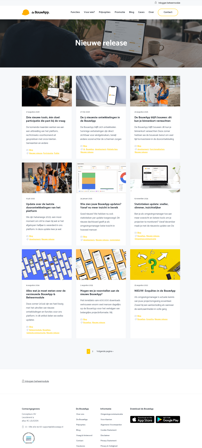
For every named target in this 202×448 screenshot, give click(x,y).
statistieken (115, 240)
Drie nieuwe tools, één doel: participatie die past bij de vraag (45, 119)
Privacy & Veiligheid (109, 446)
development (100, 149)
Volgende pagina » (104, 351)
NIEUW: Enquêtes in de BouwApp (154, 291)
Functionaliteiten (157, 149)
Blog (31, 150)
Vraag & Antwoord (84, 435)
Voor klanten (106, 419)
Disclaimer (105, 435)
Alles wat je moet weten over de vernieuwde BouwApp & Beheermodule (46, 294)
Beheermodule (35, 330)
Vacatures (80, 446)
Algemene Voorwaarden (111, 424)
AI (84, 149)
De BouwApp (82, 419)
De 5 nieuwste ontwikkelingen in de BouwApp (100, 119)
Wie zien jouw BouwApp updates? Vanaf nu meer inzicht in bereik (100, 206)
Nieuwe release (35, 153)
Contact (79, 440)
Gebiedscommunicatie (36, 333)
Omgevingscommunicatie (145, 239)
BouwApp (90, 149)
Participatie (48, 153)
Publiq (56, 153)
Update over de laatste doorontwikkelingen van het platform (43, 208)
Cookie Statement (109, 430)
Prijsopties (80, 424)
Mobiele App (112, 149)
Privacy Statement (109, 440)
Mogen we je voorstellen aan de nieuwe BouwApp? (99, 292)
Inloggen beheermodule (169, 3)
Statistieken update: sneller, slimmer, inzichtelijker (151, 206)
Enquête (150, 319)
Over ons (80, 414)
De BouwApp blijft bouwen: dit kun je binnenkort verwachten (153, 119)
